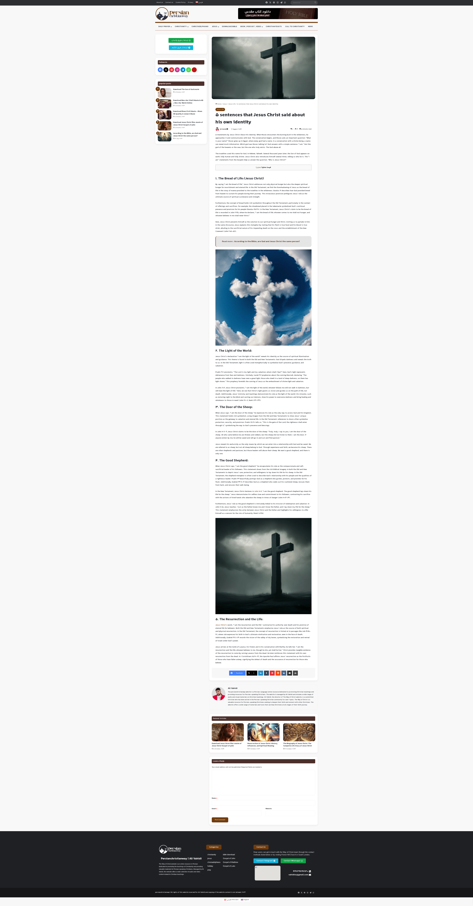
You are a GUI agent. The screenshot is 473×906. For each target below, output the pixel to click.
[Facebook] (266, 2)
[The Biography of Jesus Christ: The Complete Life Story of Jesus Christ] (299, 732)
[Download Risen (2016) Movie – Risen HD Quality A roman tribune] (164, 114)
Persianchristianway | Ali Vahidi (181, 858)
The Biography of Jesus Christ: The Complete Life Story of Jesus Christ (297, 744)
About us (159, 2)
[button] (213, 847)
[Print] (295, 673)
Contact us (169, 2)
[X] (270, 2)
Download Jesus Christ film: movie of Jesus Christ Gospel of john (226, 744)
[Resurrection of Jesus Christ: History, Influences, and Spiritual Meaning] (263, 732)
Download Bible (229, 26)
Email (214, 808)
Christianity (181, 26)
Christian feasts (274, 26)
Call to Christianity (295, 26)
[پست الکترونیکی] (194, 69)
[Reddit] (278, 673)
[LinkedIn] (260, 673)
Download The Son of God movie (186, 89)
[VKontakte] (283, 673)
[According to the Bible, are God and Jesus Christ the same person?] (164, 136)
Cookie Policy (181, 2)
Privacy (190, 2)
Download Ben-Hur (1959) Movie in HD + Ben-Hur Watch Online (188, 101)
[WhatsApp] (285, 2)
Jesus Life (232, 104)
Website (269, 808)
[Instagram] (277, 2)
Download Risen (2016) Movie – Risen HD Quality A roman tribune (187, 112)
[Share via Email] (289, 673)
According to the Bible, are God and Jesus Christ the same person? (267, 241)
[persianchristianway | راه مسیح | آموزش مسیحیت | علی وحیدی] (172, 14)
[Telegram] (281, 2)
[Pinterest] (274, 2)
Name (214, 798)
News (310, 26)
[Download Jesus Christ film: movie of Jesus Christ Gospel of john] (228, 732)
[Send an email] (227, 129)
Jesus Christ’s (221, 625)
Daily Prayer (164, 26)
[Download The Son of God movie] (164, 93)
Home (219, 104)
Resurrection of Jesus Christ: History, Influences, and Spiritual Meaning (262, 744)
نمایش (259, 167)
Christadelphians (200, 26)
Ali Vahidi (223, 129)
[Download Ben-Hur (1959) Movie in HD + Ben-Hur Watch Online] (164, 104)
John (256, 491)
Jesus (214, 26)
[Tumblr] (266, 673)
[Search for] (315, 2)
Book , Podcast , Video (250, 26)
